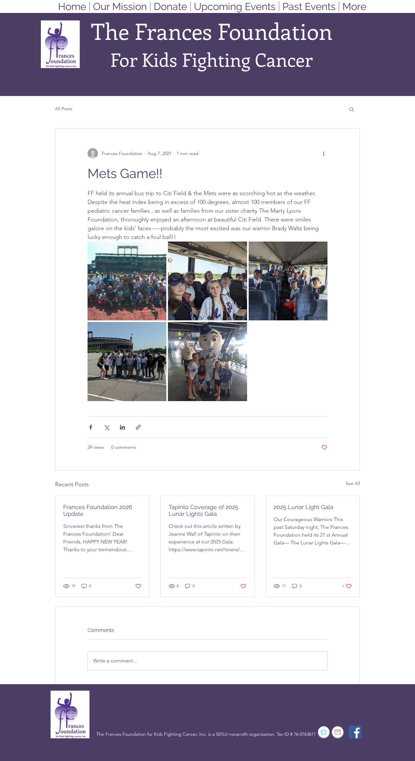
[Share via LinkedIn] (122, 427)
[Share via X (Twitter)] (106, 427)
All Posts (63, 109)
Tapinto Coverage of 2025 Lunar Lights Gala (203, 510)
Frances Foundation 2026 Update (97, 510)
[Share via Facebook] (91, 427)
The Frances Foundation (211, 31)
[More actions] (323, 153)
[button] (352, 109)
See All (353, 483)
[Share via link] (138, 427)
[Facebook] (355, 732)
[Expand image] (127, 281)
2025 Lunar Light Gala (303, 507)
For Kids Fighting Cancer (211, 59)
